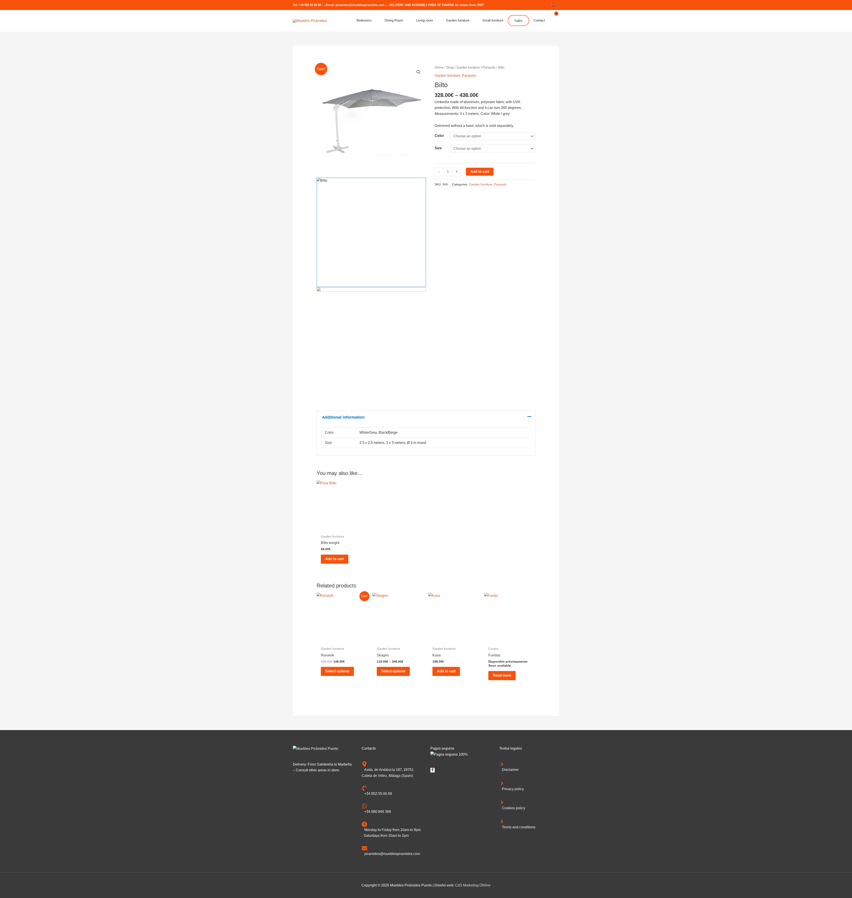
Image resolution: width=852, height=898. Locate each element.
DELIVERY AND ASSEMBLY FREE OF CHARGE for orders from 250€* (436, 5)
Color (439, 136)
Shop (450, 67)
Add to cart (479, 171)
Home (439, 67)
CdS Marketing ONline (473, 885)
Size (438, 148)
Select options (337, 671)
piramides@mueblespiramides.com (360, 5)
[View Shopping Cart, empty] (554, 21)
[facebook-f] (432, 770)
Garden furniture (468, 67)
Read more (502, 675)
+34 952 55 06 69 (310, 5)
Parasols (489, 67)
